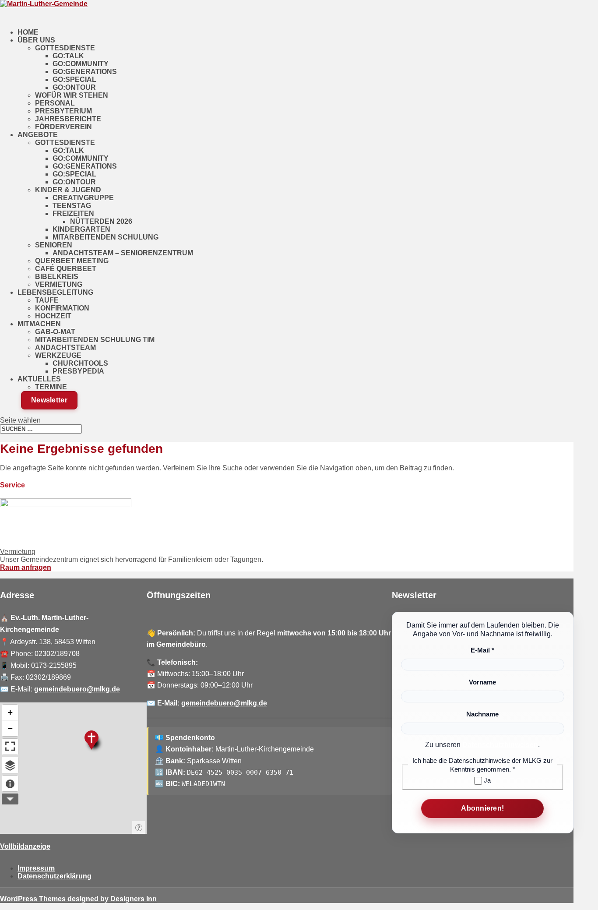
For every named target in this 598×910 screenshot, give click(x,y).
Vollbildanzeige (25, 846)
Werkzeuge (58, 355)
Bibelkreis (56, 276)
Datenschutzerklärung (54, 876)
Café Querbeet (65, 268)
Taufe (47, 300)
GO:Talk (68, 56)
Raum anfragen (25, 567)
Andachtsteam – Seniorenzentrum (123, 253)
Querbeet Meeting (72, 261)
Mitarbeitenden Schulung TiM (95, 339)
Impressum (36, 868)
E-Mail (482, 650)
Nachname (482, 714)
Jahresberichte (68, 119)
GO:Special (74, 79)
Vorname (482, 682)
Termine (51, 387)
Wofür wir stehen (71, 95)
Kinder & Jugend (68, 190)
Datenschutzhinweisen (500, 744)
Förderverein (63, 127)
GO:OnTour (74, 87)
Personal (55, 103)
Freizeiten (73, 213)
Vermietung (58, 284)
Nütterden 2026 (101, 221)
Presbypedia (78, 371)
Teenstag (72, 205)
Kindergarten (81, 229)
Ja (486, 780)
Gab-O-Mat (55, 331)
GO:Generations (85, 71)
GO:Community (81, 63)
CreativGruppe (83, 197)
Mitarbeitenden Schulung (105, 237)
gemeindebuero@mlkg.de (77, 689)
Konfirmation (62, 308)
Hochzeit (53, 316)
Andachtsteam (65, 347)
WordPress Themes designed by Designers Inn (78, 899)
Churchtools (80, 363)
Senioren (53, 245)
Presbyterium (63, 111)
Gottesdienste (65, 48)
